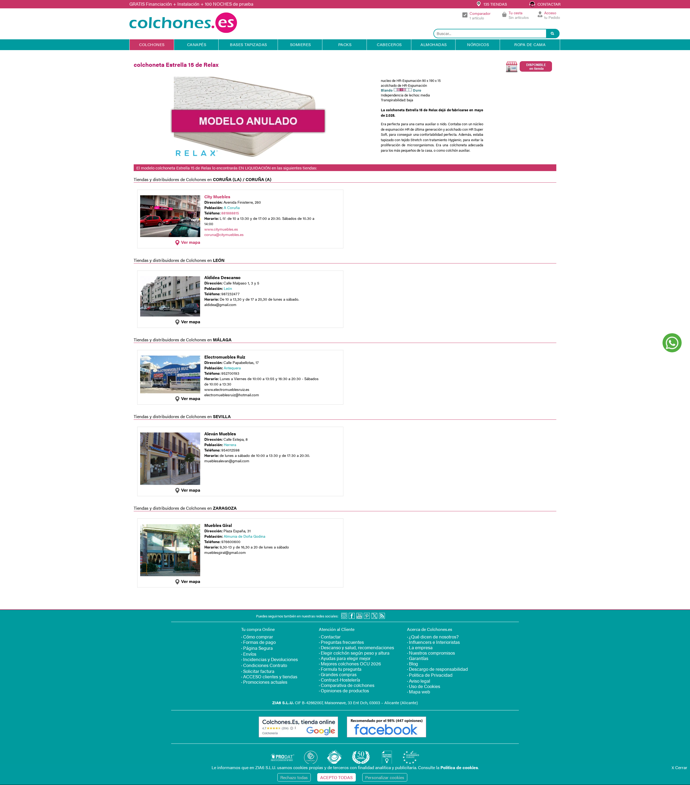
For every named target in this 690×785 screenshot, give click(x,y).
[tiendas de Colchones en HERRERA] (170, 483)
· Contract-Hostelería (339, 679)
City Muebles (217, 196)
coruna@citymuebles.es (224, 234)
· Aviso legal (418, 680)
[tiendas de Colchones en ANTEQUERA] (170, 391)
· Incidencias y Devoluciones (269, 659)
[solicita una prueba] (525, 72)
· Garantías (417, 658)
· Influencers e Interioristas (433, 642)
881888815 (230, 213)
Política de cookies (459, 767)
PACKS (345, 44)
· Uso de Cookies (423, 686)
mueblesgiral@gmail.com (225, 552)
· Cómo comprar (257, 636)
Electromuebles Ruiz (224, 357)
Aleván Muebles (220, 433)
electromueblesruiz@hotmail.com (231, 394)
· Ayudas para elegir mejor (345, 658)
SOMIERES (300, 44)
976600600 (230, 541)
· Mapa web (418, 691)
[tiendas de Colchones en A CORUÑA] (170, 235)
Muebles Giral (218, 525)
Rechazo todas (294, 777)
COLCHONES (152, 44)
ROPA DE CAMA (530, 44)
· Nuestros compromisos (431, 652)
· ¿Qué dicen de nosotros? (432, 636)
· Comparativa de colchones (346, 685)
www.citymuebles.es (221, 229)
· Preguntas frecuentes (341, 642)
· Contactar (330, 636)
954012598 (230, 450)
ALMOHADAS (433, 44)
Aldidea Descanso (222, 277)
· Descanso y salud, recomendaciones (356, 647)
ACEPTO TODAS (336, 777)
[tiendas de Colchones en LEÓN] (170, 315)
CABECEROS (389, 44)
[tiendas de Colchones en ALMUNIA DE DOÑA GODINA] (170, 574)
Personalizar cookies (384, 777)
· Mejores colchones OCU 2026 (350, 663)
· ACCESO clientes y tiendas (269, 676)
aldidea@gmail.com (220, 304)
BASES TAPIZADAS (248, 44)
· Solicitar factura (257, 671)
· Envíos (248, 654)
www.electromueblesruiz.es (226, 389)
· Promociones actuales (264, 682)
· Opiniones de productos (344, 690)
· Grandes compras (338, 674)
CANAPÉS (196, 44)
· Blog (412, 663)
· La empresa (420, 647)
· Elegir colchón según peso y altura (354, 652)
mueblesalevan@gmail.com (226, 460)
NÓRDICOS (478, 44)
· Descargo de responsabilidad (437, 669)
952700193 (230, 373)
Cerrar (679, 767)
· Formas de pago (258, 642)
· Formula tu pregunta (340, 669)
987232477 (230, 293)
